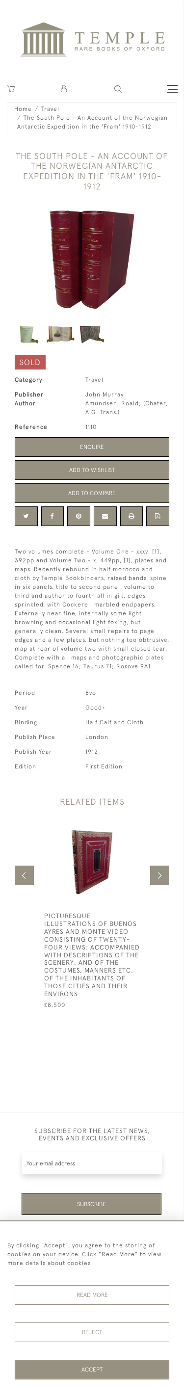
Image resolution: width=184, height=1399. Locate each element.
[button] (64, 89)
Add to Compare (92, 493)
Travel (50, 109)
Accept (92, 1369)
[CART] (11, 89)
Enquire (92, 447)
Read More (92, 1295)
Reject (92, 1332)
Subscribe (91, 1204)
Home (23, 109)
